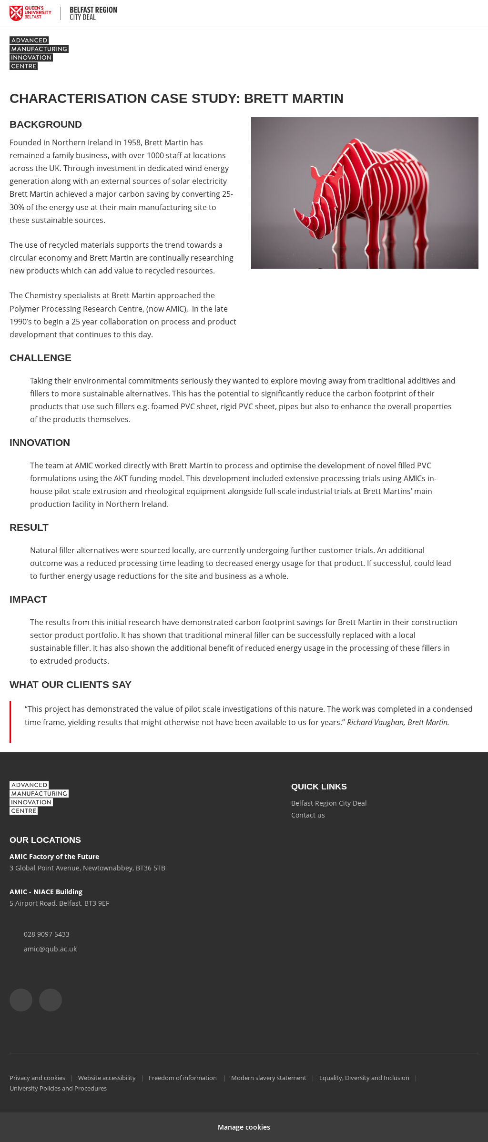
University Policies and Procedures (58, 1088)
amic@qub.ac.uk (50, 948)
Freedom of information (183, 1077)
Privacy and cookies (37, 1077)
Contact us (308, 814)
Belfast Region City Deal (329, 803)
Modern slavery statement (268, 1077)
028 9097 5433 (47, 934)
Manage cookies (244, 1127)
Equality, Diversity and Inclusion (364, 1077)
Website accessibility (107, 1077)
